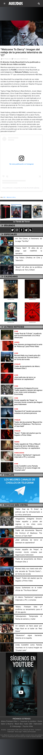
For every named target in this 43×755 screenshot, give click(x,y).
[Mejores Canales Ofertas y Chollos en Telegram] (19, 490)
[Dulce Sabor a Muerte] (10, 312)
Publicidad (11, 731)
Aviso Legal (18, 731)
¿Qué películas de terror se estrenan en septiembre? (24, 378)
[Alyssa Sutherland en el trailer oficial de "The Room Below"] (7, 590)
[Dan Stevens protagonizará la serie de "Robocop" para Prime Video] (7, 346)
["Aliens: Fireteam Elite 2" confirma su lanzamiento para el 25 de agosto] (7, 609)
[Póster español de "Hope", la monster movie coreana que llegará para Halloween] (7, 401)
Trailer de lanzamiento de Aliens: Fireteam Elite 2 (27, 367)
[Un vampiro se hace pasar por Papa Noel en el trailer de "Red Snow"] (7, 628)
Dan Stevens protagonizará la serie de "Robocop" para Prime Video (28, 345)
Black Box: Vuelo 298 (23, 724)
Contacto (38, 729)
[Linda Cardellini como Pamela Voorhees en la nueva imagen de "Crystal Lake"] (7, 467)
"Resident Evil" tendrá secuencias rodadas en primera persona (27, 412)
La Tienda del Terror (21, 222)
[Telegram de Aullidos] (26, 230)
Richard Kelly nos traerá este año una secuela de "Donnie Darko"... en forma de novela (27, 357)
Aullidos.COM (14, 729)
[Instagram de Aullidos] (17, 230)
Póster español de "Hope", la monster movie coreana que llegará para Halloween (28, 402)
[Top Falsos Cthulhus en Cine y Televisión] (7, 260)
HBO (4, 197)
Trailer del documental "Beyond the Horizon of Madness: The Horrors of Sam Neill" (28, 424)
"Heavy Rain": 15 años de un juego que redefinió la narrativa (28, 250)
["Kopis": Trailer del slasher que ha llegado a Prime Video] (7, 434)
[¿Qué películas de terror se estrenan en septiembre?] (7, 378)
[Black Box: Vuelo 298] (32, 312)
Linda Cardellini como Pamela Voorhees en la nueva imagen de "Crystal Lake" (27, 468)
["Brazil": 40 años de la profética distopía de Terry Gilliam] (7, 270)
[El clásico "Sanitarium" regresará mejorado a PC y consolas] (7, 456)
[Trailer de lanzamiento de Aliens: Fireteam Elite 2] (7, 367)
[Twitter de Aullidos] (13, 230)
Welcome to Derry (11, 197)
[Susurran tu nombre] (32, 289)
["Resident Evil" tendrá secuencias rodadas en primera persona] (7, 412)
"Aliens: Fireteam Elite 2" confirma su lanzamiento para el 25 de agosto (28, 609)
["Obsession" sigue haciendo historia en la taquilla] (7, 638)
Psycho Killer (28, 726)
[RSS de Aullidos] (30, 230)
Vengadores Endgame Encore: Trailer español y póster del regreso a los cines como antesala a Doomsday (28, 391)
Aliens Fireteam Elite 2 (10, 721)
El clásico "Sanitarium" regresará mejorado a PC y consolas (27, 456)
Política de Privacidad (29, 731)
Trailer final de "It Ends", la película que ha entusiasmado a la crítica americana (27, 335)
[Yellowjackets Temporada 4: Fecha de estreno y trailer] (7, 619)
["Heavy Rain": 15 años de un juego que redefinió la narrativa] (7, 251)
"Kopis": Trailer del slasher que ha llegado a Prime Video (27, 434)
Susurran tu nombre (28, 721)
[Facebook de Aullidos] (21, 230)
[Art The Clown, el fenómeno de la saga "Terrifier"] (7, 241)
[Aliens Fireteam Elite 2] (11, 289)
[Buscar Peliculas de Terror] (38, 4)
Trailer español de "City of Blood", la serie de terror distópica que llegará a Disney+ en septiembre (27, 446)
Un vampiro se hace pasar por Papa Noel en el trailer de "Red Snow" (28, 628)
